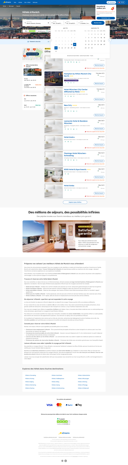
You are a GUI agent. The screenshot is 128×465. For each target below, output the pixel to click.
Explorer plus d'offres (75, 202)
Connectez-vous (105, 18)
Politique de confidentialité (78, 437)
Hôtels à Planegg (82, 385)
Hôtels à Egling (29, 381)
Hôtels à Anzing (29, 378)
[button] (48, 22)
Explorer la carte (31, 54)
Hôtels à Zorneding (30, 375)
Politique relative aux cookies (65, 437)
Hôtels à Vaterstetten (84, 375)
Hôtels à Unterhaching (58, 388)
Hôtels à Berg (55, 381)
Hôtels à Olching (82, 381)
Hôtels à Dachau (29, 388)
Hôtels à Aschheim (57, 375)
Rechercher (98, 23)
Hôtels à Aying (56, 385)
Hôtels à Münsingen (83, 378)
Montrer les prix (99, 65)
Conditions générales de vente (50, 437)
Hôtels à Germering (30, 385)
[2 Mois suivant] (109, 40)
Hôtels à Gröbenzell (83, 388)
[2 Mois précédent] (50, 40)
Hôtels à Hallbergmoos (58, 378)
